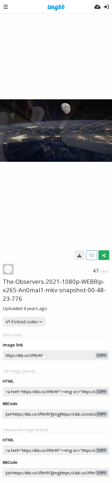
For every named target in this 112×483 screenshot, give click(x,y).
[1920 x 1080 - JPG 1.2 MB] (79, 255)
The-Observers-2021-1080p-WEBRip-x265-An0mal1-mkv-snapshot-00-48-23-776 (54, 290)
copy (101, 355)
